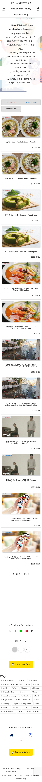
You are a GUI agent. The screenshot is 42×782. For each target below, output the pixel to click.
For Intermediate (31, 102)
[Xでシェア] (9, 630)
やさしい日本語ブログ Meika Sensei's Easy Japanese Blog (21, 9)
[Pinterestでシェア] (26, 630)
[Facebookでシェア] (15, 630)
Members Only (11, 109)
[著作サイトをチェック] (11, 735)
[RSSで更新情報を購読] (21, 741)
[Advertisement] (21, 597)
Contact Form (31, 769)
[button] (32, 630)
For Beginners (11, 102)
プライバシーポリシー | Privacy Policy (11, 770)
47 (27, 649)
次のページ (21, 641)
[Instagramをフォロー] (30, 735)
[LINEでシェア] (21, 630)
